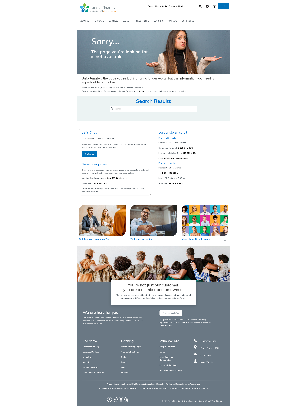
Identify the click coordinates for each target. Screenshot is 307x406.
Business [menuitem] (113, 21)
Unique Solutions (167, 346)
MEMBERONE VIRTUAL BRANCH (195, 388)
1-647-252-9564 (188, 153)
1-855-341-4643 (185, 148)
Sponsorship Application (170, 370)
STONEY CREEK (176, 388)
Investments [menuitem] (142, 21)
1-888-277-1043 (165, 326)
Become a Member (177, 6)
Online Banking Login (131, 346)
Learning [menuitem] (159, 21)
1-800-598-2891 (170, 173)
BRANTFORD (121, 388)
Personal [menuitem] (99, 21)
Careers (163, 352)
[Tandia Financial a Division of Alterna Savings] (107, 7)
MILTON (165, 388)
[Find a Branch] (214, 6)
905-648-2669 (100, 183)
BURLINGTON (133, 388)
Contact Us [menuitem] (188, 21)
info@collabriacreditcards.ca (177, 158)
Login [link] (223, 6)
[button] (207, 6)
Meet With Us (207, 362)
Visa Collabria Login (130, 352)
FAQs (123, 357)
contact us (140, 91)
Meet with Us (161, 6)
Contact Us (89, 154)
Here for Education (168, 365)
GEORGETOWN (145, 388)
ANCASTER (110, 388)
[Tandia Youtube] (126, 399)
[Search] (200, 6)
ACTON (102, 388)
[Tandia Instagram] (121, 399)
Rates (150, 6)
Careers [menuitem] (172, 21)
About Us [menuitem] (84, 21)
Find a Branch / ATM (210, 348)
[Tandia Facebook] (109, 399)
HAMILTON (157, 388)
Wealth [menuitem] (127, 21)
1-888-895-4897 (177, 183)
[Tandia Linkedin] (115, 399)
